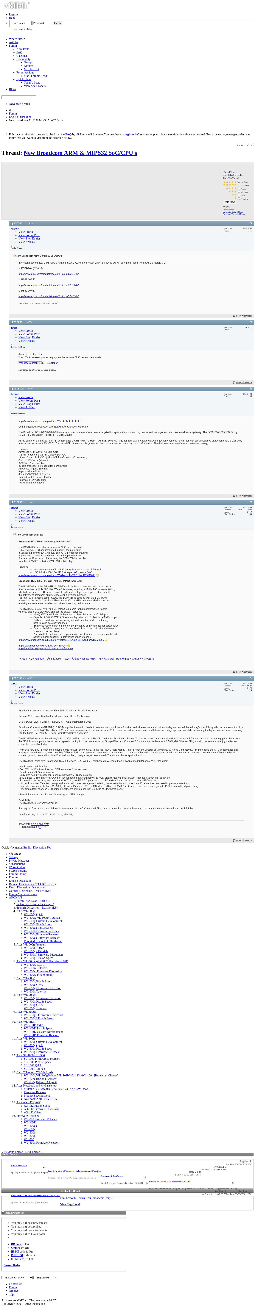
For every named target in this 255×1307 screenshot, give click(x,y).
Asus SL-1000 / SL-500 (30, 1055)
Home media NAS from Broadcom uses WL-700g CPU (35, 1195)
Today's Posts (32, 82)
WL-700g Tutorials (35, 1008)
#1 (251, 223)
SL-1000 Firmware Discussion (42, 1058)
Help (12, 17)
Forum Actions (25, 72)
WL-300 (29, 1139)
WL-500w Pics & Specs (38, 974)
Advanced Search (19, 103)
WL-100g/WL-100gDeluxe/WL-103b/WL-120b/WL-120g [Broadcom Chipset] (71, 1075)
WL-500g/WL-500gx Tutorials (42, 917)
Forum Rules (12, 1265)
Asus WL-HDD (25, 1021)
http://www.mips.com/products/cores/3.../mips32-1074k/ (48, 296)
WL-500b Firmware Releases (41, 931)
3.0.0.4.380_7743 (40, 824)
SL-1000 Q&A (33, 1065)
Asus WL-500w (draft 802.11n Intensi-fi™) (42, 961)
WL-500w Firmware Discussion (43, 971)
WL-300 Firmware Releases (40, 1119)
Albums (28, 65)
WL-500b (29, 1132)
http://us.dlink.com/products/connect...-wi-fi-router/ (45, 648)
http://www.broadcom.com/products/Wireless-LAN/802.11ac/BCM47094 (56, 575)
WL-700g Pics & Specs (38, 1001)
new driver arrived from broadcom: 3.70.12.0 (170, 1182)
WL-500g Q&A (33, 914)
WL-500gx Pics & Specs (38, 927)
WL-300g (29, 1135)
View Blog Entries (29, 238)
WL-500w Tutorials (35, 968)
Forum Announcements (23, 894)
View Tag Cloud (70, 1204)
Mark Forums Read (35, 75)
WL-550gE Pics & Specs (39, 1018)
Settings (13, 857)
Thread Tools (229, 172)
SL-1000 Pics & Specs (37, 1062)
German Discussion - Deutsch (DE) (30, 890)
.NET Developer (48, 362)
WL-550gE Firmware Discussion (43, 1015)
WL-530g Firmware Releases (41, 1142)
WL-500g (29, 1129)
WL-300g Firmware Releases (41, 1052)
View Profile (25, 231)
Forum (13, 45)
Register (14, 14)
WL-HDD (30, 1122)
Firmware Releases (35, 1092)
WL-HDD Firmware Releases (41, 1035)
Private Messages (19, 860)
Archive (13, 1290)
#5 (251, 678)
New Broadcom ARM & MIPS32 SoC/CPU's (80, 152)
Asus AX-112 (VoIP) (28, 1102)
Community (23, 59)
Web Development (28, 362)
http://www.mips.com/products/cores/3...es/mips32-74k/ (48, 274)
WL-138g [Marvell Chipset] (40, 1082)
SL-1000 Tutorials (34, 1068)
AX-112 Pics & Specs (37, 1105)
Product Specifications (37, 1095)
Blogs (12, 89)
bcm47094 (85, 1198)
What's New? (17, 38)
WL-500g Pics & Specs (38, 924)
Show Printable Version (233, 175)
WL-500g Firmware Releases (41, 934)
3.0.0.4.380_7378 (36, 827)
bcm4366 (71, 1198)
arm (62, 1198)
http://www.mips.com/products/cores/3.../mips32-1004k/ (48, 285)
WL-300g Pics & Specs (38, 1048)
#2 (251, 322)
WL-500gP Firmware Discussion (43, 954)
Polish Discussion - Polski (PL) (34, 900)
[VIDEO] (17, 1255)
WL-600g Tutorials (35, 991)
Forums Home (17, 874)
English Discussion (20, 116)
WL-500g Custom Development (43, 921)
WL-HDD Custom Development (43, 1031)
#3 (251, 388)
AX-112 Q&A (32, 1112)
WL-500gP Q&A (34, 947)
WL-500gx (30, 1125)
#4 (251, 502)
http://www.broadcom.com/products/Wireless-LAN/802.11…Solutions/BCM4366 (61, 639)
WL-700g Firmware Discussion (42, 998)
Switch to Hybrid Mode (233, 212)
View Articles (26, 241)
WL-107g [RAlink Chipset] (40, 1078)
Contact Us (15, 1284)
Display (226, 207)
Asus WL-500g (25, 910)
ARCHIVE (16, 897)
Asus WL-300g (25, 1038)
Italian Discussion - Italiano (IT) (35, 904)
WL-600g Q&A (33, 984)
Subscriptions (17, 863)
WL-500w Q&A (34, 964)
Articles (13, 42)
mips (108, 1198)
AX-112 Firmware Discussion (41, 1109)
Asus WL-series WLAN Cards (34, 1072)
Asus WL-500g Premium (31, 944)
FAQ (19, 52)
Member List (31, 69)
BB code (16, 1244)
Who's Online (17, 867)
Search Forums (18, 870)
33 (251, 514)
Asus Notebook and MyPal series (36, 1085)
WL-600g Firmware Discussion (42, 988)
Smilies (15, 1247)
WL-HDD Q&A (34, 1025)
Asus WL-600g (25, 978)
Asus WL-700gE (26, 994)
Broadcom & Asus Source (112, 1176)
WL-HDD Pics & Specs (38, 1028)
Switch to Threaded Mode (234, 214)
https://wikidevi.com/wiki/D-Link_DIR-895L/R (42, 645)
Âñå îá (58, 658)
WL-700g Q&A (33, 1005)
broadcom (98, 1198)
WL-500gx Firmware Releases (42, 937)
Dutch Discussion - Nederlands (27, 887)
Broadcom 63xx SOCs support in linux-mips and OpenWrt (74, 1171)
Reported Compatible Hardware (43, 941)
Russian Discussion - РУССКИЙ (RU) (32, 884)
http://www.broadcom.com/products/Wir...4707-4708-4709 (49, 421)
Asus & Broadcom (19, 1165)
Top (49, 847)
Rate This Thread (231, 178)
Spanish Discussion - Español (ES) (36, 907)
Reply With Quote (244, 316)
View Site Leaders (35, 85)
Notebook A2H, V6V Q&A (40, 1099)
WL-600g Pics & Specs (38, 981)
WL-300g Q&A (33, 1045)
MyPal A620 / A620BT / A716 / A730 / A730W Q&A (56, 1088)
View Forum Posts (29, 235)
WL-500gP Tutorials (36, 951)
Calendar (21, 55)
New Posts (22, 49)
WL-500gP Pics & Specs (38, 957)
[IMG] (15, 1251)
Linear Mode (228, 210)
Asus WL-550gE (26, 1011)
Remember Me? (22, 29)
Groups (28, 62)
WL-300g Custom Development (43, 1041)
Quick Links (23, 79)
